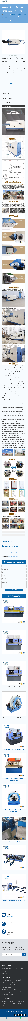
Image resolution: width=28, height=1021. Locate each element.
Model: (4, 93)
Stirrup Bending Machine (8, 994)
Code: (4, 103)
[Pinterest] (25, 1015)
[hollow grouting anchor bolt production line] (14, 886)
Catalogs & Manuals (6, 971)
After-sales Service (19, 1001)
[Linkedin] (18, 1015)
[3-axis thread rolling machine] (14, 796)
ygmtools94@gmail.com (13, 553)
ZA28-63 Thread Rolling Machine (14, 624)
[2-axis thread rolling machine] (14, 765)
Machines (8, 968)
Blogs (14, 971)
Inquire (11, 83)
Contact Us (4, 973)
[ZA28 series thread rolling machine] (14, 736)
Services (21, 968)
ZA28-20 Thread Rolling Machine (14, 686)
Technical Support (16, 1003)
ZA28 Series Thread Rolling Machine (11, 980)
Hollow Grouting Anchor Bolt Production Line (13, 992)
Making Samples (6, 1003)
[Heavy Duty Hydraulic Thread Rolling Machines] (14, 703)
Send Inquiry (14, 589)
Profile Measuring (6, 1005)
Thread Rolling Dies (6, 987)
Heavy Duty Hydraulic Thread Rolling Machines (14, 717)
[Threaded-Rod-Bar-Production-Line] (14, 828)
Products (15, 968)
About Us (20, 971)
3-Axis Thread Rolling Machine (9, 984)
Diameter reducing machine (9, 989)
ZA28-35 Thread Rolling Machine (14, 655)
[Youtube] (21, 1015)
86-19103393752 (13, 556)
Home (3, 968)
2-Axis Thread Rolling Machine (9, 982)
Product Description (8, 106)
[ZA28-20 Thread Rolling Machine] (14, 673)
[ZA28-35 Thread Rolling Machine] (14, 642)
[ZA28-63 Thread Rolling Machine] (14, 611)
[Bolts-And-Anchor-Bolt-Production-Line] (14, 857)
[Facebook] (15, 1015)
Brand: (4, 98)
